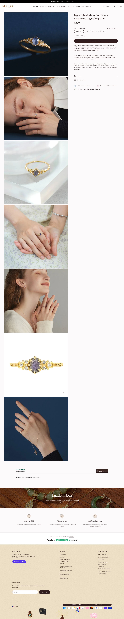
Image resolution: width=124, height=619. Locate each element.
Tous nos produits (103, 562)
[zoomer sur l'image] (63, 72)
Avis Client (101, 559)
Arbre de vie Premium (104, 571)
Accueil (35, 6)
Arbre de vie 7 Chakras (104, 568)
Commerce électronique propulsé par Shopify (91, 604)
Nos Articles (80, 6)
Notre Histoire (102, 554)
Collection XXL (102, 573)
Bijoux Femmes (61, 6)
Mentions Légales (65, 574)
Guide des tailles (112, 28)
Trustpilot (71, 536)
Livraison (62, 557)
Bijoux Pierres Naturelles (102, 565)
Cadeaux (71, 6)
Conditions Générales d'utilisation (66, 567)
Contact (88, 6)
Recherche (63, 554)
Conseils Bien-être (103, 557)
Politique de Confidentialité (64, 577)
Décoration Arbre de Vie (47, 6)
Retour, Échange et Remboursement (65, 560)
